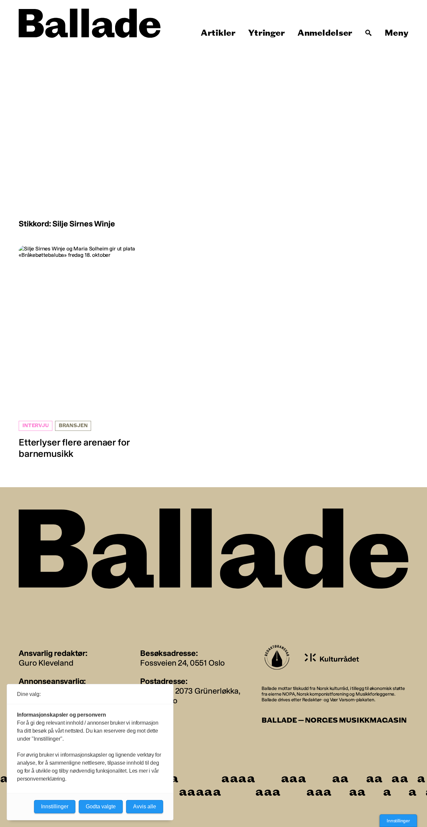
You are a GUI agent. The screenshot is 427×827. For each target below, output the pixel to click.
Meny (396, 33)
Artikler (218, 33)
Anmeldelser (325, 33)
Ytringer (266, 33)
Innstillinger (398, 820)
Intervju (35, 426)
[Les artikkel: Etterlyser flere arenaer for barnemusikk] (81, 352)
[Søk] (368, 33)
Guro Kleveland (46, 663)
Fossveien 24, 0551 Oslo (182, 663)
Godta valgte (101, 806)
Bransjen (73, 426)
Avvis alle (144, 806)
